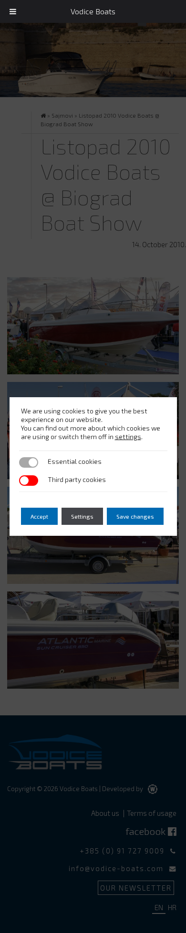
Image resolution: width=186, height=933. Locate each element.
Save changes (135, 516)
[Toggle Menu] (13, 11)
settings (128, 436)
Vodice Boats (93, 11)
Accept (39, 516)
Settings (82, 516)
